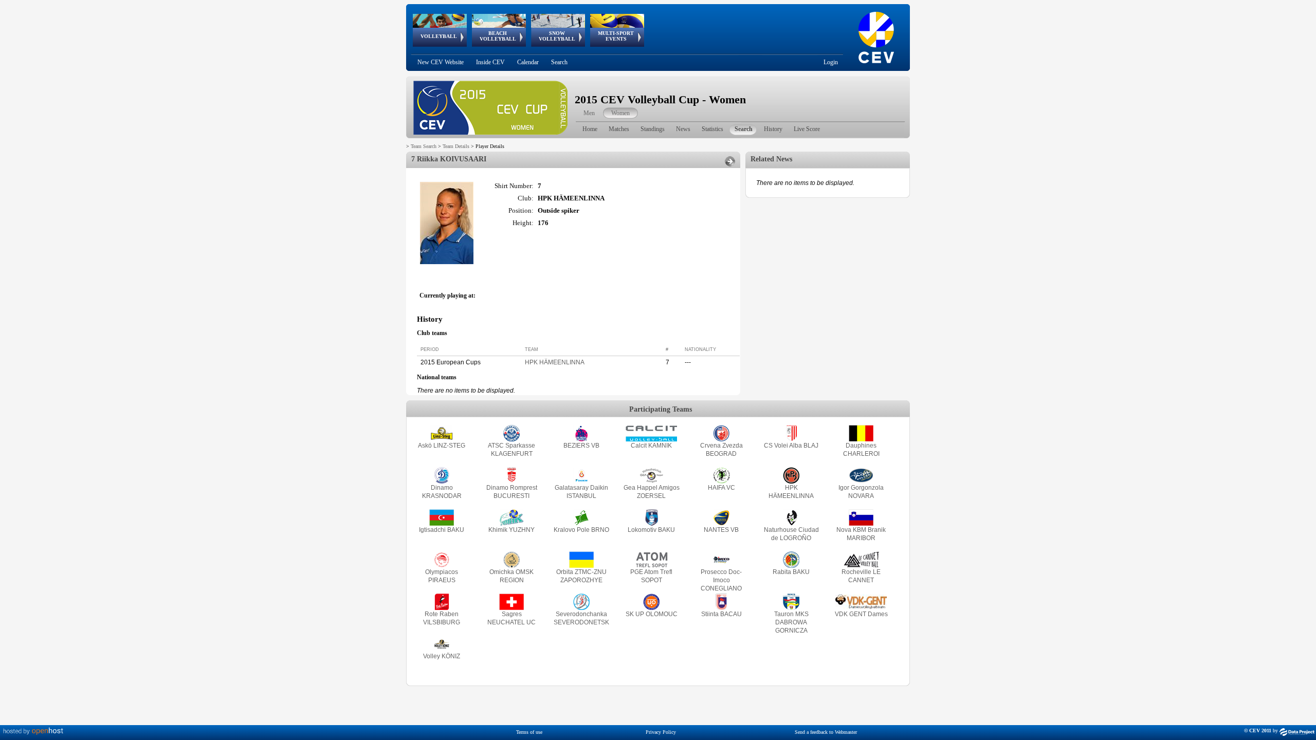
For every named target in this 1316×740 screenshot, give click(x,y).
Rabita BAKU (791, 572)
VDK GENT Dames (861, 614)
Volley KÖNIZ (441, 656)
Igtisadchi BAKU (441, 529)
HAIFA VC (721, 487)
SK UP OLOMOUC (652, 614)
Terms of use (529, 732)
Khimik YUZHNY (511, 529)
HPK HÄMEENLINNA (554, 362)
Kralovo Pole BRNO (581, 529)
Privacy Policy (661, 732)
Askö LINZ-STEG (441, 445)
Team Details (456, 146)
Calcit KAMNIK (651, 445)
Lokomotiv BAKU (651, 529)
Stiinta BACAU (721, 614)
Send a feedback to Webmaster (826, 732)
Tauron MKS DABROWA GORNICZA (791, 622)
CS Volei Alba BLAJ (791, 445)
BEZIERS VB (581, 445)
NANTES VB (721, 529)
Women (620, 113)
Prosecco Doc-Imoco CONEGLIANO (721, 580)
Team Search (423, 146)
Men (589, 113)
